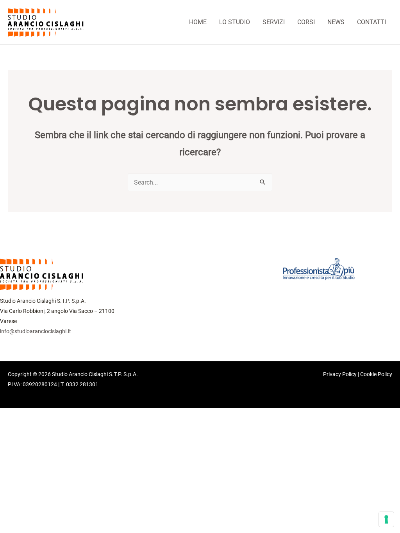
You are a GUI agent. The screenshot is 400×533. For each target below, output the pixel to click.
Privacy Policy (340, 374)
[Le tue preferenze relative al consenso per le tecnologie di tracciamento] (386, 519)
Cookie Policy (376, 374)
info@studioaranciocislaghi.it (35, 331)
